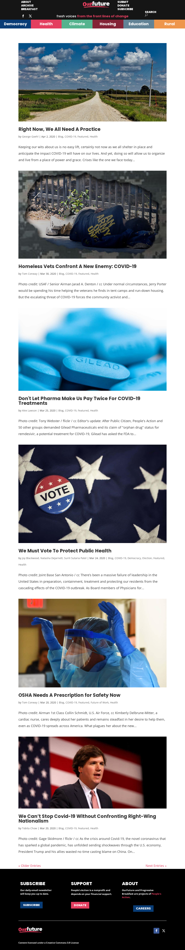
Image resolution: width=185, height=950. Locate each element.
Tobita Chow (29, 828)
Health (94, 136)
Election (147, 558)
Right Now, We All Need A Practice (59, 129)
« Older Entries (29, 865)
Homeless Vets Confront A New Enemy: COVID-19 (77, 266)
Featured (83, 136)
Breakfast (29, 9)
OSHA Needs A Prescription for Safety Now (69, 695)
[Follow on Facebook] (23, 16)
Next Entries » (156, 865)
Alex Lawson (29, 410)
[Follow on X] (30, 16)
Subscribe (125, 9)
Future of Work (100, 702)
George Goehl (30, 136)
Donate (80, 905)
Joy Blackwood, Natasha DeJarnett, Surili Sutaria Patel (54, 558)
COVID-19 (70, 136)
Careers (143, 908)
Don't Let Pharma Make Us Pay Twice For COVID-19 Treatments (79, 400)
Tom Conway (29, 273)
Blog (60, 136)
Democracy (134, 558)
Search (150, 12)
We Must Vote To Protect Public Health (64, 551)
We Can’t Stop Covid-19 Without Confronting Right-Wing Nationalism (87, 818)
